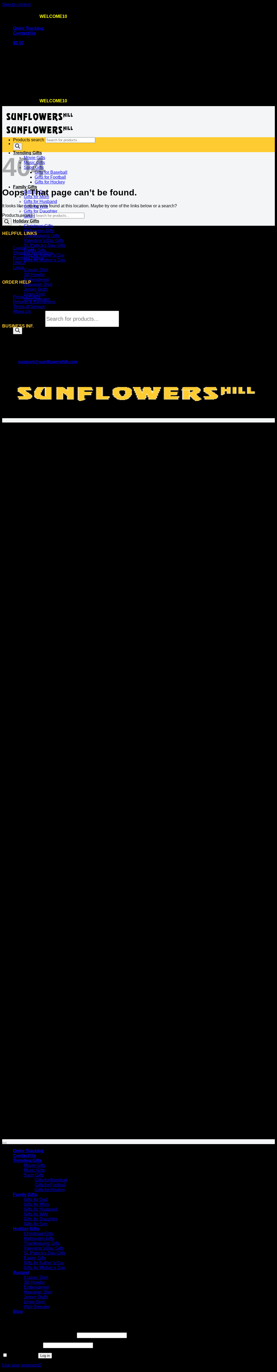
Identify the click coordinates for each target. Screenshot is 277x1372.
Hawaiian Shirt (38, 284)
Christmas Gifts (38, 226)
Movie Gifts (34, 1165)
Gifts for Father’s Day (44, 1262)
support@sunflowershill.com (47, 361)
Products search (29, 319)
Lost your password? (22, 1365)
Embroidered (36, 279)
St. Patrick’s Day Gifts (44, 245)
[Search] (17, 330)
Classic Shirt (36, 269)
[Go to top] (4, 1143)
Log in (45, 1356)
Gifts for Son (35, 1224)
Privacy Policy (26, 296)
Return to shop (27, 89)
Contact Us (24, 33)
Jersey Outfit (36, 289)
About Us (22, 311)
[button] (18, 43)
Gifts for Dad (36, 1199)
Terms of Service (29, 306)
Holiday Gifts (26, 221)
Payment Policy (28, 258)
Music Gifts (34, 1170)
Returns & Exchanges (34, 301)
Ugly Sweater (37, 1306)
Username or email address (39, 1335)
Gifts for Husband (40, 201)
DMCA (19, 262)
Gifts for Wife (36, 1214)
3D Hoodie (34, 274)
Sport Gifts (34, 1175)
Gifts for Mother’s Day (44, 260)
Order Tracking (28, 28)
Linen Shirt (34, 294)
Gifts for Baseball (51, 172)
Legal (18, 267)
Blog (18, 1311)
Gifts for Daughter (40, 211)
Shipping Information (33, 253)
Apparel (21, 1272)
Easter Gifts (35, 250)
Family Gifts (25, 187)
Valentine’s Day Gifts (44, 240)
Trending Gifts (27, 1160)
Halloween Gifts (39, 230)
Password (22, 1345)
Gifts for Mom (36, 1204)
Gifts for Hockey (50, 182)
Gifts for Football (50, 177)
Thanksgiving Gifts (42, 235)
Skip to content (16, 4)
